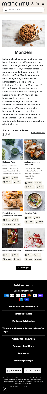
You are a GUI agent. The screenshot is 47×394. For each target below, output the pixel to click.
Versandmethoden (23, 314)
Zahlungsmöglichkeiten (23, 321)
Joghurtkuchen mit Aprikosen (32, 163)
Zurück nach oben (22, 285)
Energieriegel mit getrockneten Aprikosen (12, 214)
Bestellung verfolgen (23, 361)
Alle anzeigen (38, 133)
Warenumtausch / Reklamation (23, 307)
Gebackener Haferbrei (11, 251)
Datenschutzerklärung (23, 346)
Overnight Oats (30, 213)
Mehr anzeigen (23, 268)
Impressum (23, 353)
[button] (4, 389)
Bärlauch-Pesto (8, 162)
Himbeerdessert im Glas (34, 251)
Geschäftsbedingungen (23, 339)
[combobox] (23, 9)
